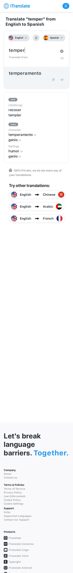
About (7, 473)
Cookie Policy (12, 499)
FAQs (7, 512)
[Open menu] (66, 6)
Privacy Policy (13, 492)
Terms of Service (14, 488)
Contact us (10, 477)
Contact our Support (16, 519)
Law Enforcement (14, 496)
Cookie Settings (14, 503)
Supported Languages (18, 515)
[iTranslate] (17, 6)
